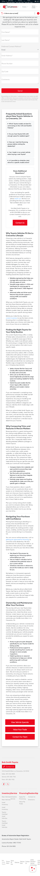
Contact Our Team (20, 736)
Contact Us (20, 222)
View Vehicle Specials (20, 722)
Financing (23, 793)
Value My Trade (22, 803)
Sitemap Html (22, 862)
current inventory (11, 318)
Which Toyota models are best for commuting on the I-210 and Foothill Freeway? (19, 126)
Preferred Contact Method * (11, 46)
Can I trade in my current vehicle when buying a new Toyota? (19, 153)
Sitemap (17, 862)
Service (14, 793)
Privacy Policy (8, 862)
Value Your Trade (20, 729)
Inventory (6, 793)
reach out (18, 198)
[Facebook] (4, 784)
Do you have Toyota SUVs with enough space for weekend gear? (18, 135)
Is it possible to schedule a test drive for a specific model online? (18, 161)
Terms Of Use (12, 862)
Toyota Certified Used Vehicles (4, 815)
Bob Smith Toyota (3, 862)
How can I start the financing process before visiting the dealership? (18, 144)
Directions (31, 800)
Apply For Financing (22, 798)
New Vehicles (6, 797)
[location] (35, 1)
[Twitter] (8, 784)
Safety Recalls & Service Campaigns (33, 862)
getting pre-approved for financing (17, 539)
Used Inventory (5, 803)
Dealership (33, 793)
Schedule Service (14, 798)
